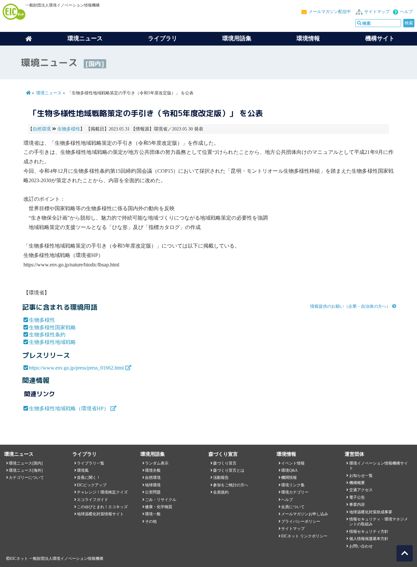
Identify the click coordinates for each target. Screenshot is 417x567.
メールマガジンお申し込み (304, 514)
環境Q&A (289, 470)
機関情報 (289, 477)
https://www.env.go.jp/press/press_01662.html (76, 368)
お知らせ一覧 (361, 475)
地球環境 (153, 485)
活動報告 (221, 477)
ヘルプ (406, 11)
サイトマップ (377, 11)
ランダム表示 (156, 463)
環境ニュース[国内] (26, 463)
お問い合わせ (361, 546)
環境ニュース (49, 93)
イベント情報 (293, 463)
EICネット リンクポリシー (304, 536)
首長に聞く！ (88, 477)
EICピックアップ (92, 485)
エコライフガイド (92, 499)
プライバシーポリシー (300, 521)
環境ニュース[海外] (26, 470)
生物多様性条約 (47, 334)
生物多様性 (68, 129)
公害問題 (153, 492)
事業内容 (357, 504)
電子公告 (357, 497)
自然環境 (42, 129)
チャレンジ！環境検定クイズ (102, 492)
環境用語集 (237, 38)
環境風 (83, 470)
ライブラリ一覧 (90, 463)
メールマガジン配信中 (330, 11)
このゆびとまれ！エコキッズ (102, 507)
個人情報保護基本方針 (368, 538)
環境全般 (153, 470)
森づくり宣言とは (228, 470)
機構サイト (380, 38)
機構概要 (357, 482)
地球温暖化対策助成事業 (370, 512)
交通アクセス (361, 490)
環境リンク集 (293, 485)
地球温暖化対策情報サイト (100, 514)
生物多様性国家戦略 (52, 327)
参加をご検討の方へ (230, 485)
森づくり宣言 (225, 463)
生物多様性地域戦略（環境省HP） (69, 408)
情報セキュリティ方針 (368, 531)
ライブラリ (162, 38)
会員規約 (221, 492)
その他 (151, 521)
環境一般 (153, 514)
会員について (293, 507)
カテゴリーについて (26, 477)
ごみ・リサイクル (160, 499)
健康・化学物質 (158, 507)
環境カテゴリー (295, 492)
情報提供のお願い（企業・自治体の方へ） (350, 306)
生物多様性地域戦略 (52, 342)
